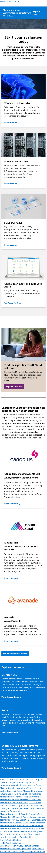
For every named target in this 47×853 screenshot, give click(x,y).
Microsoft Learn (26, 822)
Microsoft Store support (34, 791)
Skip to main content (9, 1)
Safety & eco (17, 851)
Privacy (12, 848)
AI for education (15, 811)
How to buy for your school (22, 805)
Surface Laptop (18, 779)
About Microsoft (21, 831)
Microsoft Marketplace (10, 828)
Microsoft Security (20, 814)
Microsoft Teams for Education (14, 802)
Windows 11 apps (26, 788)
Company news (36, 831)
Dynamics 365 (35, 814)
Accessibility (14, 837)
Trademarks (5, 851)
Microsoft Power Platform (25, 817)
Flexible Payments (31, 796)
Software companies (30, 828)
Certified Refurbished (31, 794)
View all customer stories (15, 653)
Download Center (15, 791)
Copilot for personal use (24, 785)
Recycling (27, 851)
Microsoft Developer (9, 822)
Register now (37, 13)
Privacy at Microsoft (9, 834)
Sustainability (26, 837)
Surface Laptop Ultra (35, 779)
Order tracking (14, 794)
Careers (9, 831)
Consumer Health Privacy (11, 845)
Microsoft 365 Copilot (16, 820)
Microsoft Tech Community (31, 825)
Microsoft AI (5, 814)
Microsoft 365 (6, 817)
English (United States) (10, 840)
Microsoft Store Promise (11, 796)
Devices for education (31, 799)
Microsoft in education (10, 799)
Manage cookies (23, 848)
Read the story (11, 503)
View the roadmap (10, 697)
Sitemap (27, 845)
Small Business (33, 820)
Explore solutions (14, 386)
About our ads (38, 851)
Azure (43, 820)
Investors (23, 834)
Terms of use (38, 848)
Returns (3, 794)
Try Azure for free (12, 303)
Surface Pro (5, 779)
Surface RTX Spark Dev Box (12, 782)
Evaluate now (10, 122)
